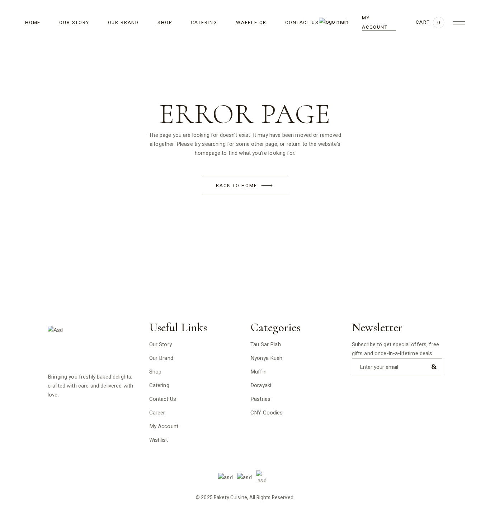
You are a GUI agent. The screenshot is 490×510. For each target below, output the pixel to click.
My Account (164, 426)
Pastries (260, 399)
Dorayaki (260, 385)
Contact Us (162, 399)
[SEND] (432, 366)
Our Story (160, 344)
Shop (155, 372)
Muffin (258, 372)
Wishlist (158, 440)
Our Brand (161, 358)
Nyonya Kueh (266, 358)
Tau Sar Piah (265, 344)
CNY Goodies (266, 413)
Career (157, 413)
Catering (159, 385)
